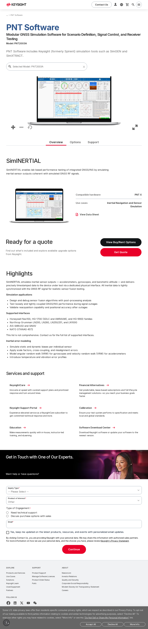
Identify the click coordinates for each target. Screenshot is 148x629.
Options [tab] (75, 142)
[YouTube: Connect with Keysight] (28, 603)
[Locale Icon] (121, 4)
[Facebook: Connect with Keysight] (8, 603)
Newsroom (66, 573)
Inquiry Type (14, 488)
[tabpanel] (74, 353)
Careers (65, 590)
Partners (9, 590)
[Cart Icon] (127, 4)
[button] (84, 67)
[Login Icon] (116, 4)
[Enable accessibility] (6, 622)
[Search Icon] (133, 4)
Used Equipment (13, 587)
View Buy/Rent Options (121, 242)
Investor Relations (69, 576)
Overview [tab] (56, 142)
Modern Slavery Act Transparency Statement (80, 587)
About (65, 568)
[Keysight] (17, 4)
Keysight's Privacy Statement (115, 541)
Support (36, 568)
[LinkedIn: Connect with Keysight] (15, 603)
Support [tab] (93, 142)
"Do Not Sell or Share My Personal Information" (106, 617)
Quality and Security (70, 580)
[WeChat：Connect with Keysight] (35, 603)
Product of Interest (17, 498)
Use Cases (10, 576)
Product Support (39, 573)
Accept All (91, 624)
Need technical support (24, 512)
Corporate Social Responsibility (75, 583)
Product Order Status (41, 580)
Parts (34, 583)
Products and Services (15, 573)
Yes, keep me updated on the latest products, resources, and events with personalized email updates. (67, 532)
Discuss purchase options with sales (31, 516)
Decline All (113, 624)
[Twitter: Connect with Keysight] (22, 603)
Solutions (10, 580)
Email (10, 522)
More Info (134, 624)
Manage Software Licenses (43, 576)
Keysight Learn (12, 583)
